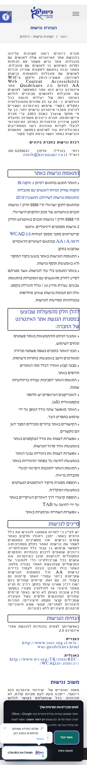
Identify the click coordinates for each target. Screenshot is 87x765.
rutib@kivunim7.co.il (45, 155)
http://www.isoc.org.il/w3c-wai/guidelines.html (50, 645)
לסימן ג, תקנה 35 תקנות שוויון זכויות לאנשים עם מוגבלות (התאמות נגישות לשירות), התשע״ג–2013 (47, 190)
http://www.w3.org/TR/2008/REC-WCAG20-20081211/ (44, 661)
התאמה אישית (65, 751)
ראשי (63, 36)
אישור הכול (66, 737)
